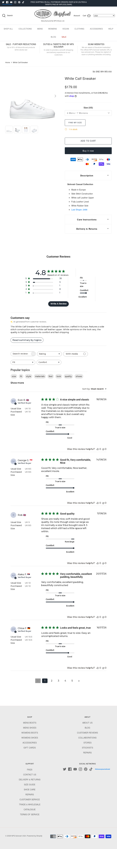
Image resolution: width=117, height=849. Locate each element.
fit (21, 376)
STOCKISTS (87, 747)
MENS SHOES (29, 727)
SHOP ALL (8, 29)
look (59, 376)
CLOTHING (79, 29)
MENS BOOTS (29, 722)
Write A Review (59, 303)
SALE (64, 37)
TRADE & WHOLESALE (29, 804)
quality (68, 376)
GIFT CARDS (30, 747)
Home (7, 62)
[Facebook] (7, 2)
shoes (79, 376)
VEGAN (65, 29)
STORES (87, 742)
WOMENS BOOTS (29, 732)
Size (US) (88, 107)
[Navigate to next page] (79, 680)
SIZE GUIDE (29, 784)
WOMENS (52, 29)
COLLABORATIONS (87, 737)
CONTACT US (29, 774)
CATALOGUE (30, 809)
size (14, 376)
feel (51, 376)
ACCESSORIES (96, 29)
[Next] (55, 96)
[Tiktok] (23, 2)
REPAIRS (87, 752)
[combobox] (49, 353)
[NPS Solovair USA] (52, 15)
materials (40, 376)
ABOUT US (87, 722)
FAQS (29, 769)
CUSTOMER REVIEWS (87, 732)
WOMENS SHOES (29, 737)
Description (86, 175)
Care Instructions (87, 219)
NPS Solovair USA (18, 835)
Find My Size (75, 123)
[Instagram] (15, 2)
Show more (17, 382)
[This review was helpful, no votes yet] (98, 449)
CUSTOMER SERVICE (30, 799)
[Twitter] (3, 2)
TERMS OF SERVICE (29, 814)
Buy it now (88, 150)
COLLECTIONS (25, 29)
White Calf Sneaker (20, 62)
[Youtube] (11, 2)
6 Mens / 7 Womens (77, 113)
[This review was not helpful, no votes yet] (103, 449)
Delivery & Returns (86, 228)
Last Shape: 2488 (79, 209)
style (28, 376)
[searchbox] (20, 354)
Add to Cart (88, 141)
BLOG (53, 37)
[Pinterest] (19, 2)
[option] (31, 96)
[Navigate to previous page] (38, 680)
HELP (110, 29)
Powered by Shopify (34, 835)
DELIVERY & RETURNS (29, 779)
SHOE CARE (29, 789)
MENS (40, 29)
